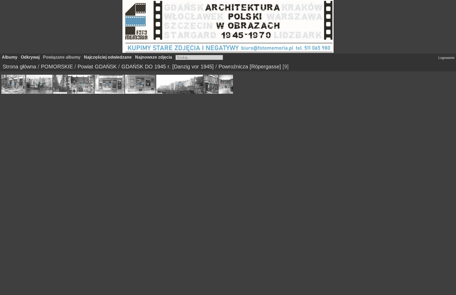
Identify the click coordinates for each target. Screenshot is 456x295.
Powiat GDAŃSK (97, 66)
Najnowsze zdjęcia (153, 57)
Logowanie (446, 58)
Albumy (9, 57)
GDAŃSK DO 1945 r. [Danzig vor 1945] (167, 66)
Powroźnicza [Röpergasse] (249, 66)
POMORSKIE (57, 66)
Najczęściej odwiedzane (108, 57)
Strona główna (19, 66)
